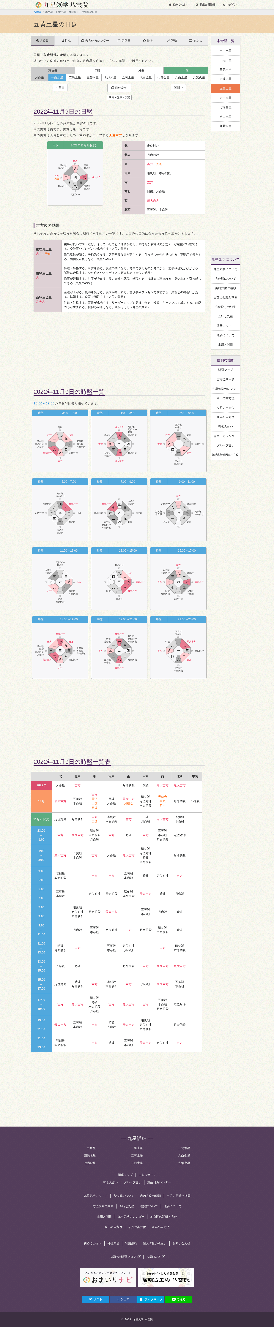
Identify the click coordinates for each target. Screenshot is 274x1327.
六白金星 (184, 1155)
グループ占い (132, 1182)
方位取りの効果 (103, 1206)
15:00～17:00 (44, 403)
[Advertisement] (119, 347)
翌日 (178, 87)
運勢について (149, 1206)
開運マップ (125, 1174)
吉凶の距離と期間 (178, 1195)
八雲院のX (154, 1256)
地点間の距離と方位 (163, 1216)
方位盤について (123, 1195)
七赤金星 (90, 1163)
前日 (60, 87)
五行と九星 (126, 1206)
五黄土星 (137, 1155)
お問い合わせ (181, 1243)
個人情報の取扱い (155, 1243)
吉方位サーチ (147, 1174)
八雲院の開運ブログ (123, 1256)
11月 (41, 801)
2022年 (41, 785)
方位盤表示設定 (120, 97)
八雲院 (37, 11)
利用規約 (131, 1243)
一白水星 (90, 1148)
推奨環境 (113, 1243)
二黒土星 (137, 1148)
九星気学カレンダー (131, 1216)
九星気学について (96, 1195)
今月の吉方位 (137, 1227)
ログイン (231, 4)
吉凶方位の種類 (150, 1195)
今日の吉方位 (113, 1227)
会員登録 (207, 4)
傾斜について (173, 1206)
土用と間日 (104, 1216)
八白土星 (137, 1163)
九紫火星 (184, 1163)
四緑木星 (90, 1155)
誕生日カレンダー (159, 1182)
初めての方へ (180, 4)
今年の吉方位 (161, 1227)
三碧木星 (184, 1148)
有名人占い (110, 1182)
